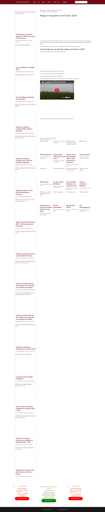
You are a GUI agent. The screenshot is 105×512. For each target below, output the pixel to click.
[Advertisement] (66, 31)
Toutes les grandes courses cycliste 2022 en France (25, 255)
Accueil (34, 2)
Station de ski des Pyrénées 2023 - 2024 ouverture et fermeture (25, 224)
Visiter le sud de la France (47, 509)
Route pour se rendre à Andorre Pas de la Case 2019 (46, 208)
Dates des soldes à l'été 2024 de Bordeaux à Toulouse (24, 192)
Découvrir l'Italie (48, 500)
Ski (59, 2)
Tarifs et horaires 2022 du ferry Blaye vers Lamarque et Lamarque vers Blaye (25, 317)
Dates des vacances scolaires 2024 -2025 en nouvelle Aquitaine (24, 161)
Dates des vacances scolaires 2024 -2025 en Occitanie (24, 129)
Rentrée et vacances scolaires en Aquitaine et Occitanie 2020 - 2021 (24, 440)
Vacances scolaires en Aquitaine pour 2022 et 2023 (26, 348)
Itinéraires (64, 2)
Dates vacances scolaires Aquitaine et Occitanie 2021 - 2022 (25, 408)
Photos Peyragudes (57, 206)
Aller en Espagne (22, 498)
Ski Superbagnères (85, 206)
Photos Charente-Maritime (83, 184)
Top (38, 2)
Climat (49, 2)
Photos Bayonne (45, 155)
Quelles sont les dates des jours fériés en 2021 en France (25, 472)
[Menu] (14, 2)
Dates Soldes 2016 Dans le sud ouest (59, 156)
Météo (43, 2)
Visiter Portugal (75, 498)
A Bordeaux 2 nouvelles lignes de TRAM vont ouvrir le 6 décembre (25, 36)
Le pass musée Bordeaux (58, 183)
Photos (55, 2)
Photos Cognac (85, 155)
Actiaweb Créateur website (62, 509)
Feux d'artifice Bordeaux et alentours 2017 (71, 184)
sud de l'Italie (48, 496)
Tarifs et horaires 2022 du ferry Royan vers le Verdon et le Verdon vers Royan (25, 285)
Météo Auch (44, 182)
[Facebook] (91, 2)
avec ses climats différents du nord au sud (75, 493)
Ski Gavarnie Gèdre (70, 206)
